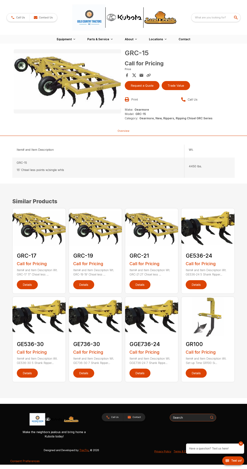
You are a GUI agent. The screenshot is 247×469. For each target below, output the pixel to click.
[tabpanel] (67, 82)
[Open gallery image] (67, 81)
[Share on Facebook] (127, 75)
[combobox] (215, 17)
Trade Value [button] (176, 85)
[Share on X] (134, 75)
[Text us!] (233, 461)
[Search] (211, 417)
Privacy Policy (162, 451)
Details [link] (27, 284)
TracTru (84, 450)
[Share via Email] (141, 75)
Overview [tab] (123, 130)
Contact (184, 39)
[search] (236, 17)
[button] (18, 17)
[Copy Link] (148, 75)
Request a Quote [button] (142, 85)
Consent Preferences (25, 461)
